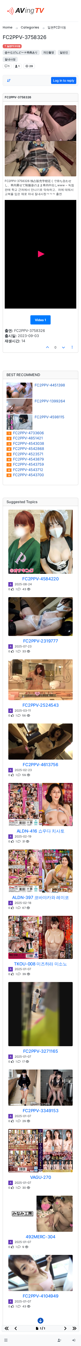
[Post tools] (72, 347)
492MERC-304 (40, 1236)
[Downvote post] (63, 347)
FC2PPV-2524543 (40, 705)
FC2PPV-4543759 (26, 464)
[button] (6, 1340)
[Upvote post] (48, 347)
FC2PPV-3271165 (40, 1051)
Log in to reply (63, 80)
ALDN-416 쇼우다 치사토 (41, 831)
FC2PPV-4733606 (26, 433)
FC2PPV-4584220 (40, 578)
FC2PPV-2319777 (40, 641)
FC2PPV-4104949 (40, 1296)
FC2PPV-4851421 (26, 438)
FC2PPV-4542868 (26, 449)
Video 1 (40, 320)
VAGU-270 (40, 1177)
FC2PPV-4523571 (26, 454)
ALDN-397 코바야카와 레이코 (40, 897)
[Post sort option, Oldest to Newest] (9, 80)
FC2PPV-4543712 (25, 470)
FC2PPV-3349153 (40, 1110)
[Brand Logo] (27, 10)
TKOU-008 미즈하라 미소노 (40, 964)
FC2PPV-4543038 (26, 443)
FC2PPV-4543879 (26, 459)
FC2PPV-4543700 (26, 475)
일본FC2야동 (13, 46)
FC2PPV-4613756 (40, 764)
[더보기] (40, 1322)
